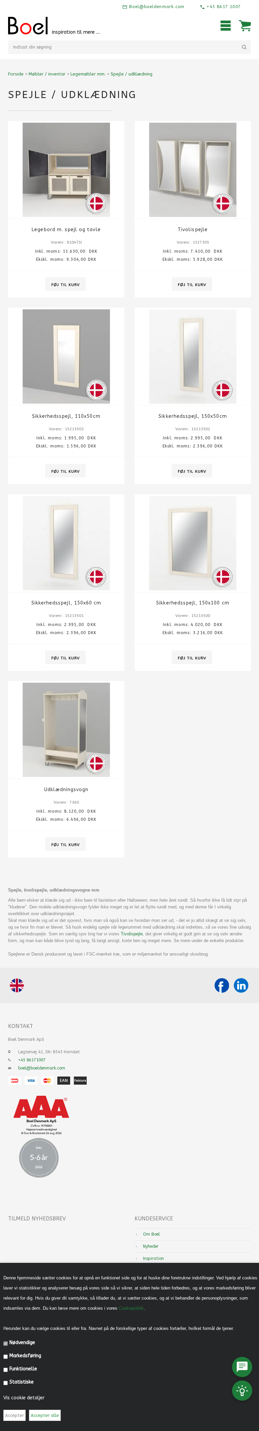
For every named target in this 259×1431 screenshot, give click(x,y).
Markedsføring (25, 1356)
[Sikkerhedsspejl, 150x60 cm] (66, 543)
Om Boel (151, 1234)
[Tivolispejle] (193, 170)
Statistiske (21, 1382)
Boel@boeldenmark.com (155, 6)
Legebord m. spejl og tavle (66, 229)
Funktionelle (23, 1369)
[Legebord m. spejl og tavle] (66, 170)
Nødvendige (22, 1342)
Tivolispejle (193, 229)
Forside (16, 73)
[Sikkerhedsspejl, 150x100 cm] (193, 543)
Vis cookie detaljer (24, 1398)
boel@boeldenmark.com (41, 1068)
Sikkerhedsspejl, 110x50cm (66, 416)
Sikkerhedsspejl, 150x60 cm (66, 603)
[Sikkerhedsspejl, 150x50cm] (193, 356)
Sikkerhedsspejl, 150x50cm (193, 416)
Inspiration (153, 1258)
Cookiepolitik (131, 1308)
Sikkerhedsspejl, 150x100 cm (192, 603)
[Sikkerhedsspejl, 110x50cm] (66, 356)
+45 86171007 (32, 1060)
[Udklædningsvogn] (66, 730)
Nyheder (151, 1246)
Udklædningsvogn (66, 789)
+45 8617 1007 (223, 6)
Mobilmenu (226, 26)
